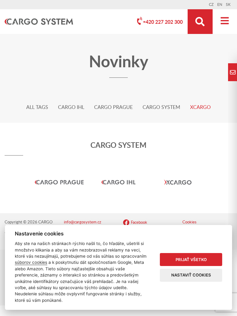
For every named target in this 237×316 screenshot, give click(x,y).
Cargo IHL (71, 107)
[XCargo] (178, 172)
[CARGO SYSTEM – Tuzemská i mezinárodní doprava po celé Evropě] (39, 21)
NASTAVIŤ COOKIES (191, 274)
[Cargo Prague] (59, 172)
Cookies (189, 222)
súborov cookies (31, 262)
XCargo (200, 107)
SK (228, 4)
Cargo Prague (113, 107)
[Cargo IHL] (118, 172)
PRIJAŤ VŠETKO (191, 259)
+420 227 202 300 (163, 22)
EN (219, 4)
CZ (211, 4)
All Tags (37, 107)
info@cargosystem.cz (82, 222)
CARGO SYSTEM (118, 145)
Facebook (139, 223)
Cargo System (161, 107)
